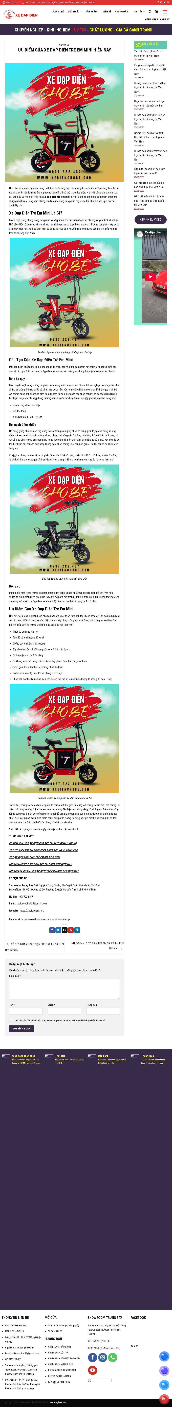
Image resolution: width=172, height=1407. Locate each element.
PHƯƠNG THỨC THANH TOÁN (62, 1370)
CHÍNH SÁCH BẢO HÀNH (59, 1346)
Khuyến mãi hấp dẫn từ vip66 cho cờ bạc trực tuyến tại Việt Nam (150, 69)
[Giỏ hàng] (156, 11)
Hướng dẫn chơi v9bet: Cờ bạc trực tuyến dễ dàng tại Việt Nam (150, 87)
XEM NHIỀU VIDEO (150, 219)
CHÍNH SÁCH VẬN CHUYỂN (60, 1364)
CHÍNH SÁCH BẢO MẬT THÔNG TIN (64, 1358)
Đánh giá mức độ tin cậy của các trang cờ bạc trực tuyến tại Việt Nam (149, 201)
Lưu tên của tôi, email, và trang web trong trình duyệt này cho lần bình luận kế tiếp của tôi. (60, 1020)
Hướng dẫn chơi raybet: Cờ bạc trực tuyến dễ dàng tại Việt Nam (150, 155)
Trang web (91, 1005)
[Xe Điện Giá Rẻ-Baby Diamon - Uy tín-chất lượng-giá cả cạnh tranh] (21, 15)
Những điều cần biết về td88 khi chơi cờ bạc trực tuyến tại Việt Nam (149, 137)
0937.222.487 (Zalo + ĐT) (100, 1341)
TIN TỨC (138, 11)
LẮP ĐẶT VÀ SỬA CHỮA (59, 1382)
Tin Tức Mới (64, 45)
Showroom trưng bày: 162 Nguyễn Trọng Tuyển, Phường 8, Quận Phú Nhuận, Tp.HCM (107, 1330)
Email (51, 1005)
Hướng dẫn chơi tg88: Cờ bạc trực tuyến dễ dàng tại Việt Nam (149, 119)
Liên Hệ (107, 11)
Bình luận (15, 976)
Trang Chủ (57, 11)
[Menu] (165, 12)
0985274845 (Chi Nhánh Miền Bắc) (104, 1348)
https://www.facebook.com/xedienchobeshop (45, 919)
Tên (12, 1005)
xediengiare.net (58, 1402)
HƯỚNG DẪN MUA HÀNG (59, 1376)
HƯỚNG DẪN (121, 11)
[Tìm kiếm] (150, 11)
